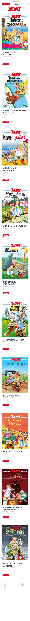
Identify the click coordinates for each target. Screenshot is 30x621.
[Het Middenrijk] (15, 375)
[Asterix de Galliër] (15, 319)
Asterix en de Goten (14, 226)
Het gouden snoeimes (9, 283)
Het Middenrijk (11, 396)
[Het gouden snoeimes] (15, 261)
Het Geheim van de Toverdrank (12, 508)
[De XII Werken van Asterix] (15, 543)
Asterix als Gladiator (9, 169)
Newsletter (5, 4)
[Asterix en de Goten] (15, 205)
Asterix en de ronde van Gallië (14, 111)
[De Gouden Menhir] (15, 431)
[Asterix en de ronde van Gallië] (15, 90)
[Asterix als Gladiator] (15, 148)
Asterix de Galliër (13, 340)
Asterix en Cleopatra (9, 53)
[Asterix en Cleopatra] (15, 32)
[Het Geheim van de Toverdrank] (15, 487)
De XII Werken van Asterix (12, 565)
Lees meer (6, 63)
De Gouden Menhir (13, 452)
